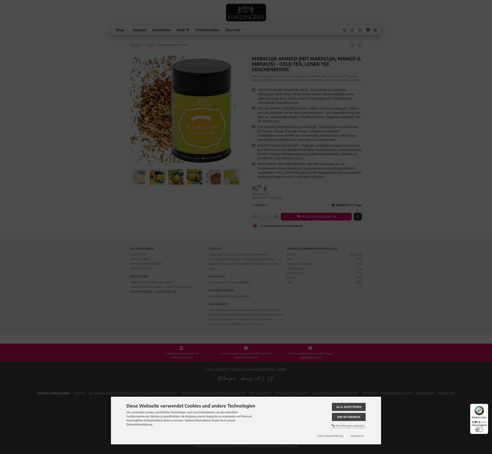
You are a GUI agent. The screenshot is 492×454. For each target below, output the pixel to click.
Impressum (357, 435)
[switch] (479, 429)
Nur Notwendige (348, 417)
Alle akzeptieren (348, 407)
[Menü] (486, 406)
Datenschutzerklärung (330, 435)
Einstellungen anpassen (350, 425)
